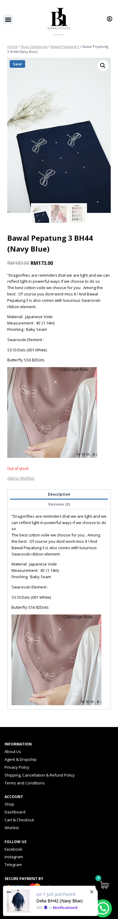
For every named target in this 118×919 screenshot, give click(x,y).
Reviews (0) (59, 504)
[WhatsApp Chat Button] (103, 908)
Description (59, 494)
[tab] (59, 495)
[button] (8, 19)
